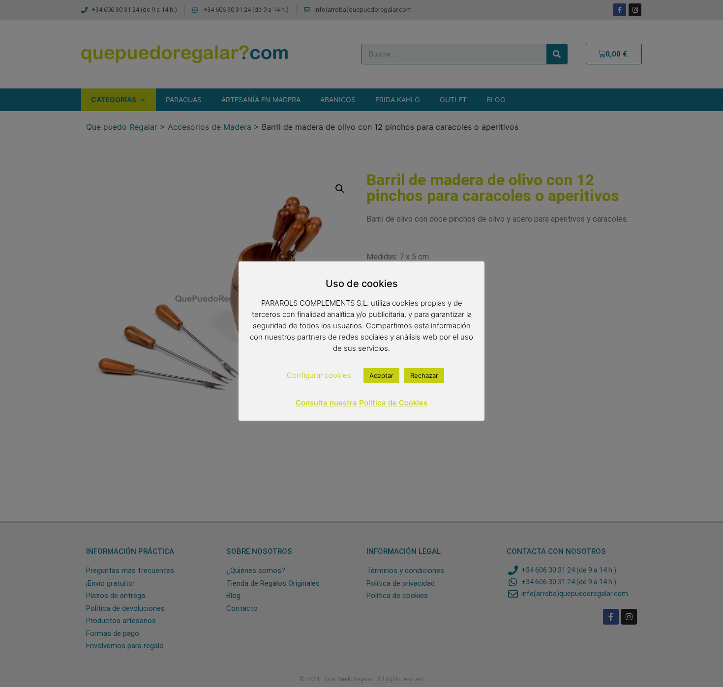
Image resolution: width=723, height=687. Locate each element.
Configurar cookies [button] (319, 375)
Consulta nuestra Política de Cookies (361, 402)
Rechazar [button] (424, 375)
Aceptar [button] (381, 375)
